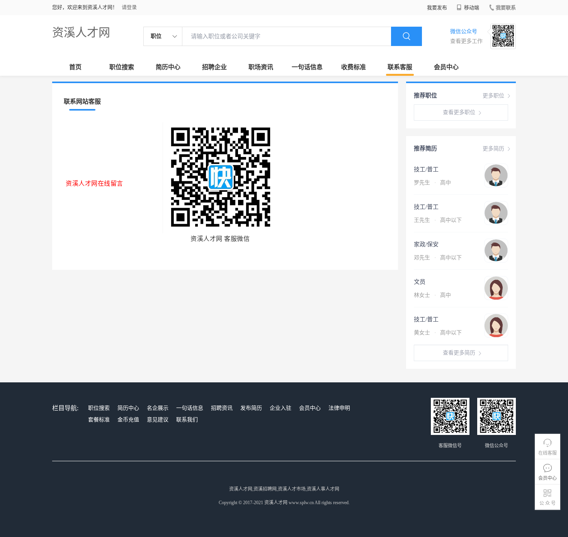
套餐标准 (99, 420)
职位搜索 (121, 67)
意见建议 (157, 420)
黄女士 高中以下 (438, 333)
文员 (419, 282)
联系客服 (400, 67)
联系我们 (187, 420)
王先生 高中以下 (438, 220)
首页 (75, 67)
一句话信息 (307, 67)
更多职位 (493, 96)
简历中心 (168, 67)
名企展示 (157, 408)
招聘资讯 (222, 408)
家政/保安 (426, 244)
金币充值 (128, 420)
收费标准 (353, 67)
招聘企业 (214, 67)
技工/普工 (426, 169)
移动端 (471, 7)
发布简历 (251, 408)
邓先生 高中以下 (438, 258)
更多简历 (493, 149)
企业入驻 (280, 408)
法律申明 (339, 408)
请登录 (129, 7)
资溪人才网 (81, 32)
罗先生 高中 (432, 183)
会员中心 (446, 67)
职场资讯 (260, 67)
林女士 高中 (432, 295)
